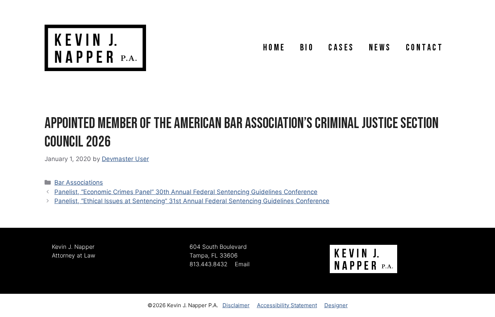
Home (274, 47)
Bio (307, 47)
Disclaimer (236, 305)
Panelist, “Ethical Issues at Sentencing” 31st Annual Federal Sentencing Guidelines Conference (191, 201)
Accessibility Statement (287, 305)
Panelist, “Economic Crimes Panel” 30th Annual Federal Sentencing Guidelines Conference (185, 191)
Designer (336, 305)
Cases (341, 47)
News (380, 47)
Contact (425, 47)
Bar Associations (78, 182)
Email (242, 264)
